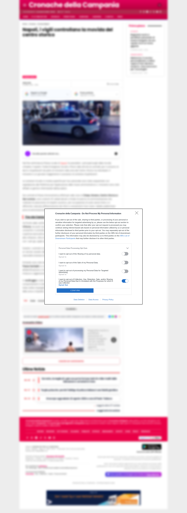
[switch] (125, 253)
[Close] (137, 213)
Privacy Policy (107, 300)
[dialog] (93, 256)
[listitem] (93, 248)
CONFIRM (75, 290)
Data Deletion (79, 300)
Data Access (93, 300)
